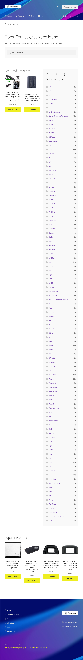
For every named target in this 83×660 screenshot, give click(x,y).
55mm (51, 95)
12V (50, 87)
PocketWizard (54, 408)
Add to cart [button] (12, 109)
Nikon (51, 345)
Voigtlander (53, 512)
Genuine (52, 229)
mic (50, 320)
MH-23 (51, 312)
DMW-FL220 (53, 170)
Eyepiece (52, 191)
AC (50, 108)
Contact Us (11, 631)
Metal (51, 304)
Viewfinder (53, 504)
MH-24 (51, 316)
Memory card (53, 291)
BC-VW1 (52, 133)
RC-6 (50, 412)
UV (50, 496)
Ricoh (51, 425)
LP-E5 (51, 283)
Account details (13, 614)
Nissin (51, 350)
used (50, 491)
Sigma (51, 445)
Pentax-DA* (53, 391)
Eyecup (51, 187)
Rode (51, 429)
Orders (9, 610)
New (50, 341)
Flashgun (52, 220)
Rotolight (52, 433)
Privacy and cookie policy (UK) (15, 648)
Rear (50, 416)
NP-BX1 (51, 354)
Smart (51, 454)
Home (9, 24)
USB (50, 487)
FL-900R (52, 212)
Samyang (52, 437)
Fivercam (52, 199)
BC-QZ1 (51, 124)
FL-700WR (52, 208)
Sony (50, 462)
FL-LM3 (51, 216)
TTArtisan (52, 479)
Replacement (54, 420)
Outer (51, 370)
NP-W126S (52, 358)
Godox (51, 237)
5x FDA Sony (53, 99)
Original (52, 366)
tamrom (52, 466)
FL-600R (52, 204)
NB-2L (51, 333)
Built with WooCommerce (37, 648)
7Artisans (52, 103)
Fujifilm (51, 224)
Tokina (51, 475)
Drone (51, 174)
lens (50, 270)
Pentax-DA (53, 387)
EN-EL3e (52, 179)
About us (10, 623)
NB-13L (51, 329)
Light (51, 274)
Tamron (52, 471)
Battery (51, 120)
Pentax (51, 379)
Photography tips (71, 626)
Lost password (12, 619)
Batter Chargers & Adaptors (59, 116)
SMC (50, 458)
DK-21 (51, 162)
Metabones (53, 295)
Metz (51, 308)
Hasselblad (53, 245)
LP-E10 (51, 279)
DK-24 (51, 166)
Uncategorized (54, 483)
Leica (51, 266)
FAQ (8, 627)
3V (49, 91)
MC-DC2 (52, 287)
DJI (50, 158)
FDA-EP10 (52, 195)
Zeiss (51, 521)
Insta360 (52, 249)
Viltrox (51, 508)
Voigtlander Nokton (56, 516)
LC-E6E (51, 258)
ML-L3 (51, 325)
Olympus (52, 362)
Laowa (51, 254)
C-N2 (50, 145)
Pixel (50, 400)
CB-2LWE (52, 153)
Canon (51, 149)
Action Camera (54, 112)
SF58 (50, 441)
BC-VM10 (52, 128)
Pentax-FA (52, 395)
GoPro (51, 241)
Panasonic (52, 375)
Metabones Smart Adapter (58, 299)
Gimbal (51, 233)
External (52, 183)
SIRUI (51, 450)
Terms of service (71, 622)
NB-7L (51, 337)
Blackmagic (53, 141)
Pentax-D (52, 383)
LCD (50, 262)
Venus (51, 500)
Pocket (51, 404)
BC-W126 (52, 137)
